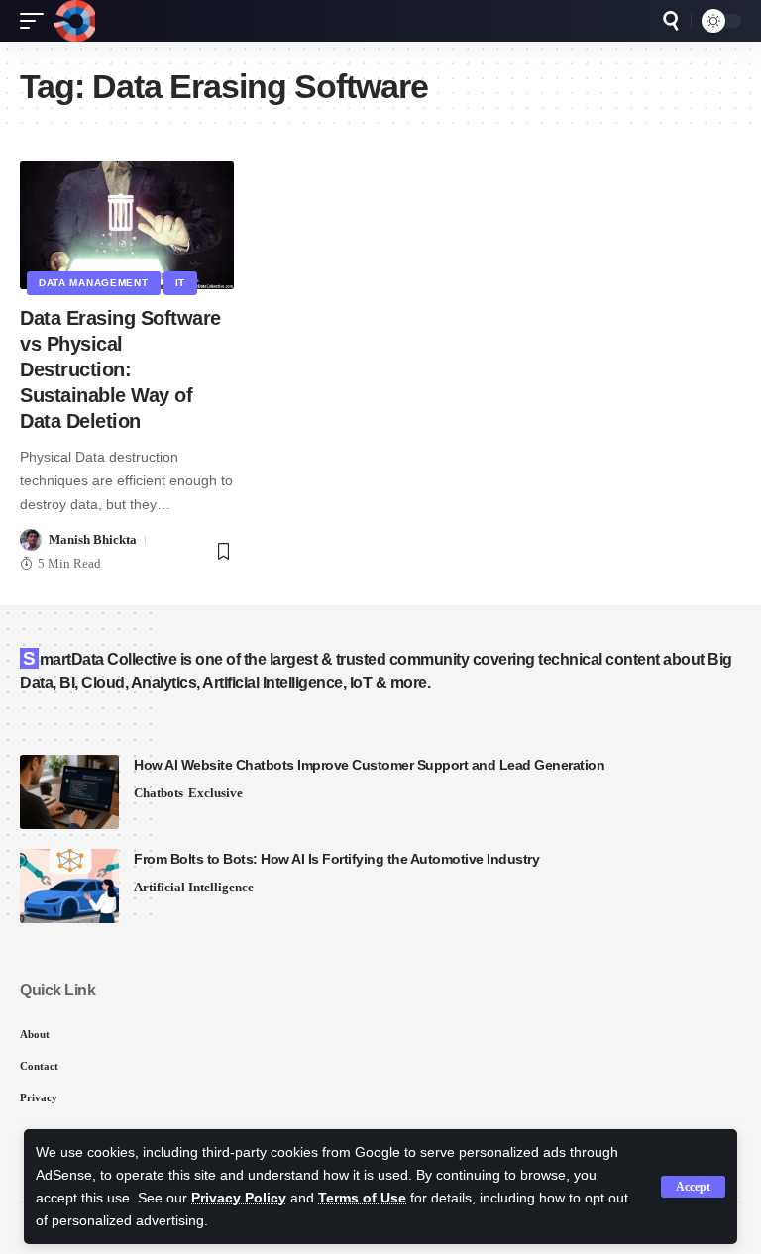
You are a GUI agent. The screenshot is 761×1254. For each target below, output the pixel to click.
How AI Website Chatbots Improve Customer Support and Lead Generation (369, 765)
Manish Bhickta (93, 539)
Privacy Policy (238, 1198)
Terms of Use (362, 1198)
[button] (693, 1187)
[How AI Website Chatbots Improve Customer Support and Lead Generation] (69, 792)
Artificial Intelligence (194, 887)
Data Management (94, 282)
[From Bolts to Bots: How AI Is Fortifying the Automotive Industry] (69, 886)
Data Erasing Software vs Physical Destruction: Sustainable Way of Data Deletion (120, 369)
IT (180, 282)
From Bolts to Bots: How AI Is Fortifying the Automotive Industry (336, 859)
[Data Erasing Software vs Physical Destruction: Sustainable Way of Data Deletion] (127, 225)
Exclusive (215, 792)
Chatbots (158, 792)
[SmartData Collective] (74, 21)
